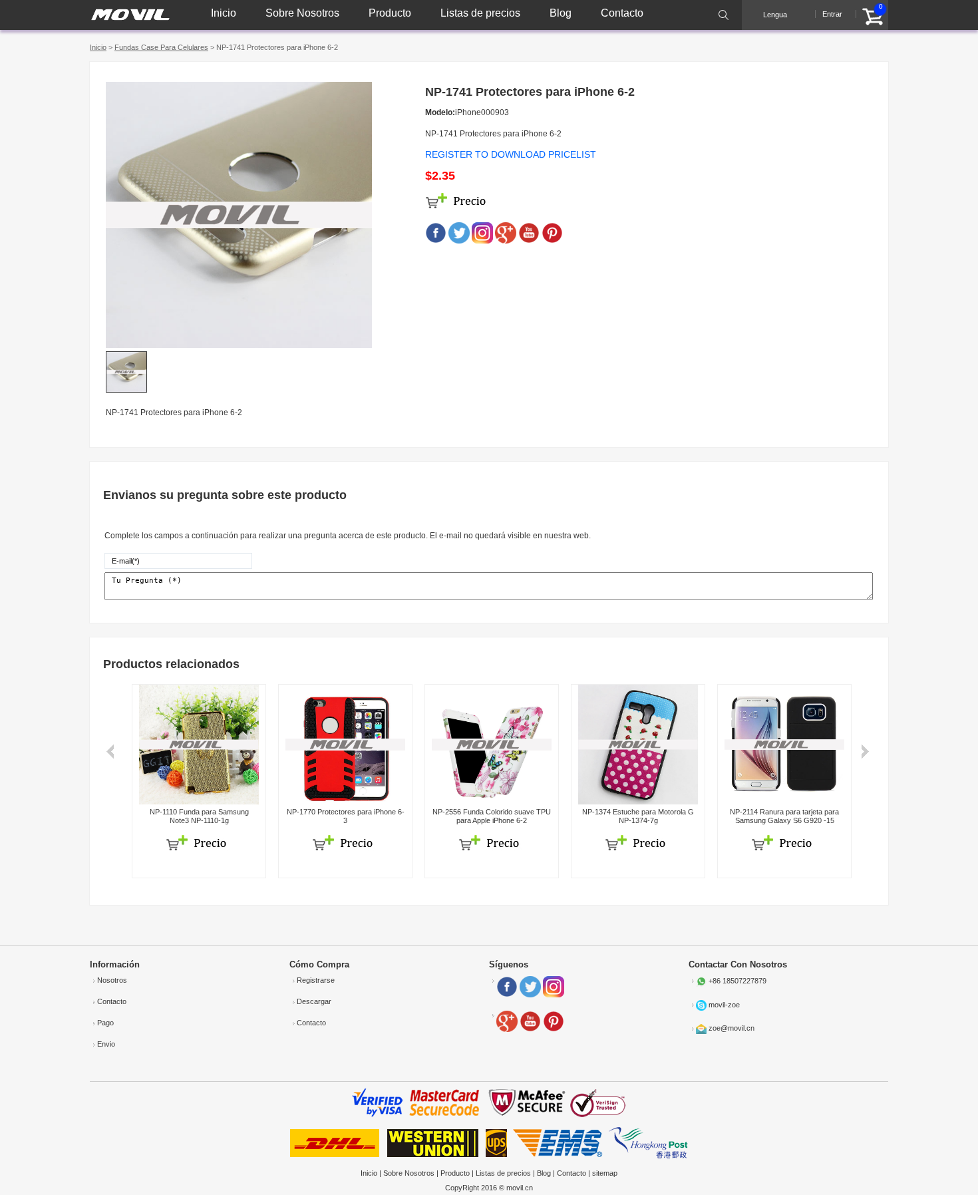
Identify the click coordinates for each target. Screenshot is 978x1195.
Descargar (314, 1001)
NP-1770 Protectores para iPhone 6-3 (346, 816)
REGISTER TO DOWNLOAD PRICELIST (510, 154)
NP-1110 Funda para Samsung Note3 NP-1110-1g (199, 816)
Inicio (223, 13)
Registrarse (316, 980)
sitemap (604, 1173)
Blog (560, 13)
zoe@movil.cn (731, 1028)
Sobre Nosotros (302, 13)
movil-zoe (724, 1005)
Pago (105, 1023)
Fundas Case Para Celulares (161, 47)
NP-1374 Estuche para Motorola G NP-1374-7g (638, 816)
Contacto (622, 13)
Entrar (832, 14)
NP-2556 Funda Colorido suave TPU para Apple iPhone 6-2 (491, 816)
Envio (106, 1044)
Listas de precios (480, 13)
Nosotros (112, 980)
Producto (390, 13)
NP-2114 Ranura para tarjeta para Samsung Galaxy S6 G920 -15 (784, 816)
